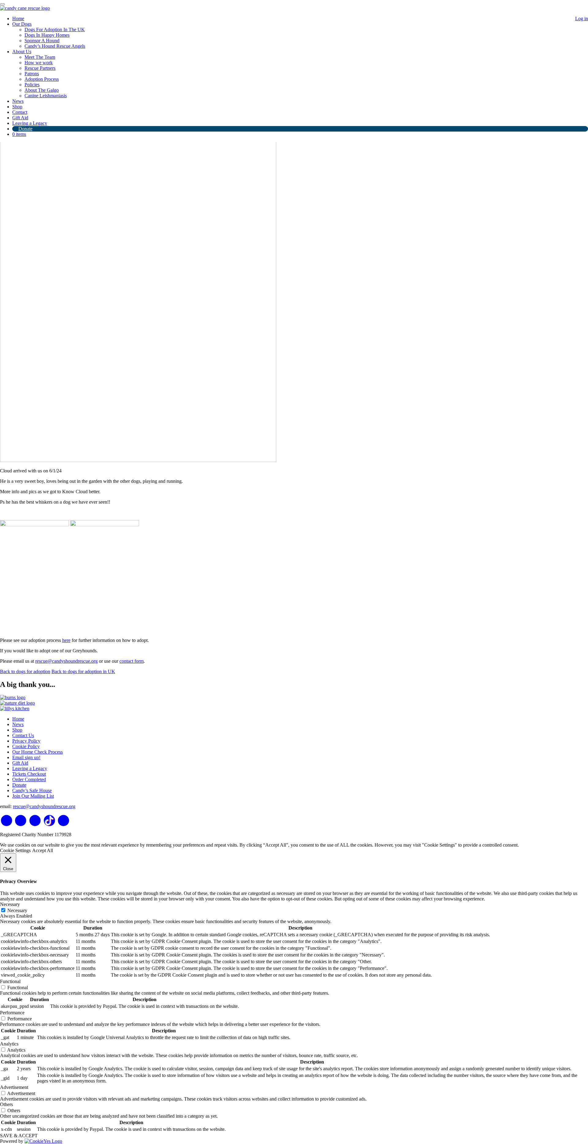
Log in (581, 18)
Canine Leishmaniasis (45, 95)
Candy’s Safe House (32, 790)
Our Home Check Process (37, 752)
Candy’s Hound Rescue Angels (54, 46)
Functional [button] (10, 981)
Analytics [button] (9, 1043)
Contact (19, 112)
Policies (32, 84)
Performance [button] (12, 1012)
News (18, 101)
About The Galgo (41, 90)
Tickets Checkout (29, 774)
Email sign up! (26, 757)
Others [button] (6, 1104)
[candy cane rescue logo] (25, 8)
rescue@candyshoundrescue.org (66, 661)
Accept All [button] (42, 850)
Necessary (17, 910)
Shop (17, 106)
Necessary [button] (10, 904)
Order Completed (29, 779)
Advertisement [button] (14, 1087)
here (66, 640)
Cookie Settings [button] (15, 850)
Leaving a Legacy (29, 123)
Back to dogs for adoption (25, 671)
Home (18, 18)
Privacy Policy (26, 740)
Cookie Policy (26, 746)
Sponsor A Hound (41, 40)
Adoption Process (41, 79)
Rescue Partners (39, 68)
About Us (21, 51)
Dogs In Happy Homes (47, 35)
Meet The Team (39, 57)
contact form (131, 661)
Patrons (31, 73)
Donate (25, 128)
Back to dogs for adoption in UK (83, 671)
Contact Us (23, 735)
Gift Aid (20, 117)
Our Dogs (22, 24)
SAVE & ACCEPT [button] (19, 1135)
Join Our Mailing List (33, 796)
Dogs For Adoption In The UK (54, 29)
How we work (38, 62)
